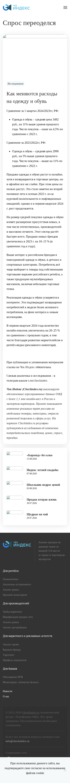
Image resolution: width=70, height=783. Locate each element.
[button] (65, 7)
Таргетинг (8, 655)
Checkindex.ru (32, 389)
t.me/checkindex (37, 380)
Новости (7, 691)
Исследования (15, 83)
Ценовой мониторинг (15, 595)
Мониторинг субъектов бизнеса (21, 682)
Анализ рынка (11, 589)
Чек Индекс (27, 367)
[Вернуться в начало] (16, 7)
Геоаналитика (10, 579)
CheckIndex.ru (30, 712)
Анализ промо (11, 644)
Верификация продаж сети (18, 617)
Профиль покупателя (14, 660)
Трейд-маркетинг (12, 611)
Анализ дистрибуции (15, 627)
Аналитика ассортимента (17, 584)
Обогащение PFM (13, 677)
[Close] (65, 770)
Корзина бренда (12, 649)
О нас (6, 696)
